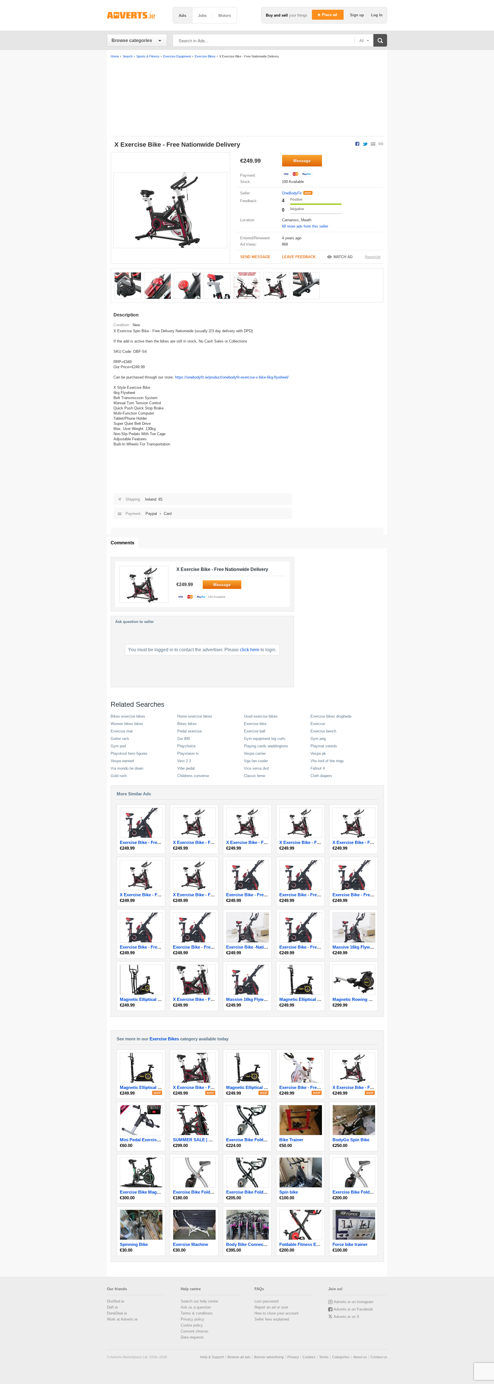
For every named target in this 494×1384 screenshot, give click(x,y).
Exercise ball (254, 731)
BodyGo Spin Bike (350, 1139)
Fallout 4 (317, 768)
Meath (306, 220)
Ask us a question (196, 1307)
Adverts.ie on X (346, 1317)
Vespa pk (318, 753)
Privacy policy (192, 1319)
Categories (340, 1357)
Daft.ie (112, 1307)
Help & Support (212, 1357)
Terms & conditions (197, 1313)
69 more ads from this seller (305, 226)
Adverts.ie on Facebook (353, 1309)
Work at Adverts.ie (122, 1319)
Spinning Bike (134, 1244)
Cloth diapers (321, 776)
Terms (323, 1357)
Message (302, 160)
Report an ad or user (271, 1307)
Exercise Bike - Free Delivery (148, 842)
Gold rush (119, 776)
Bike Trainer (291, 1139)
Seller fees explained (271, 1319)
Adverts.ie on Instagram (353, 1302)
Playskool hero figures (129, 753)
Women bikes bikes (127, 724)
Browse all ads (239, 1357)
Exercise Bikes (164, 1038)
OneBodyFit (292, 193)
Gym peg (318, 738)
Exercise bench (323, 731)
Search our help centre (199, 1301)
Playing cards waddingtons (266, 746)
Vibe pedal (186, 768)
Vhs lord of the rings (327, 761)
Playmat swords (323, 746)
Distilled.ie (115, 1301)
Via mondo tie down (127, 768)
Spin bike (288, 1192)
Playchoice (186, 746)
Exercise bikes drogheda (330, 716)
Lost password (266, 1301)
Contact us (378, 1357)
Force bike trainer (350, 1244)
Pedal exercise (189, 731)
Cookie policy (192, 1325)
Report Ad (373, 257)
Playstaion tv (188, 753)
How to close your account (276, 1313)
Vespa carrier (255, 753)
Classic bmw (254, 776)
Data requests (192, 1337)
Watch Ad (342, 257)
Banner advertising (269, 1357)
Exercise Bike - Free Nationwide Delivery (319, 947)
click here (249, 649)
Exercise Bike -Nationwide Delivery (261, 947)
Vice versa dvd (256, 768)
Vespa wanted (122, 761)
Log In (377, 15)
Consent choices (194, 1331)
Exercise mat (122, 731)
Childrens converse (193, 776)
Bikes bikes (187, 724)
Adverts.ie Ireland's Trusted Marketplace (137, 15)
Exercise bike (255, 724)
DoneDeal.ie (117, 1313)
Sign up (357, 15)
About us (360, 1357)
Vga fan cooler (256, 761)
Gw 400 (183, 738)
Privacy (293, 1357)
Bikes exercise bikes (128, 716)
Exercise (317, 724)
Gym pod (118, 746)
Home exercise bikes (194, 716)
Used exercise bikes (261, 716)
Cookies (308, 1357)
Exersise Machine (190, 1244)
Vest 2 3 (184, 761)
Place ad (330, 15)
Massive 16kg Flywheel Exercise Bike (369, 947)
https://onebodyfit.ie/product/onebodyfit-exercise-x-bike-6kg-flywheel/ (232, 377)
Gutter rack (120, 738)
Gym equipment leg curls (264, 738)
